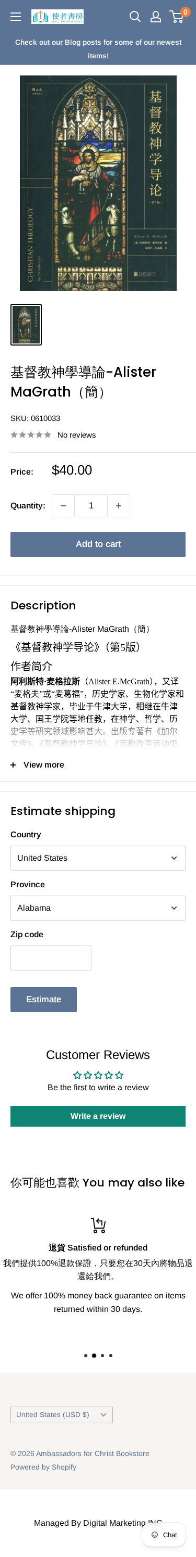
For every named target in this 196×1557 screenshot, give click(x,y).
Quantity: (27, 505)
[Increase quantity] (119, 506)
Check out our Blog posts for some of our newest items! (98, 49)
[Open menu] (15, 16)
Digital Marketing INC (123, 1522)
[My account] (156, 16)
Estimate (43, 999)
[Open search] (135, 16)
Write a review (98, 1116)
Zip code (26, 934)
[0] (176, 16)
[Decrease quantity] (63, 506)
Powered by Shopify (43, 1467)
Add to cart (98, 544)
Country (25, 834)
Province (27, 884)
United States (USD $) (52, 1415)
